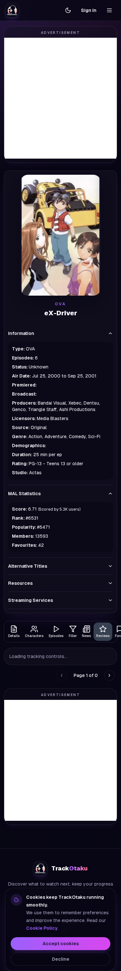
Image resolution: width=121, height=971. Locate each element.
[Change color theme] (68, 10)
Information (21, 333)
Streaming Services (30, 600)
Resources (20, 583)
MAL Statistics (24, 493)
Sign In (88, 10)
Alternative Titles (27, 566)
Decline (60, 959)
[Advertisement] (60, 98)
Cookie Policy (41, 928)
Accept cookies (61, 943)
